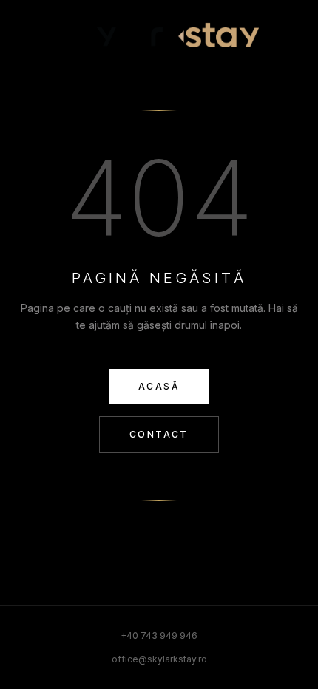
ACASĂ (159, 386)
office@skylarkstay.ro (159, 659)
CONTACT (159, 434)
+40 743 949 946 (159, 635)
